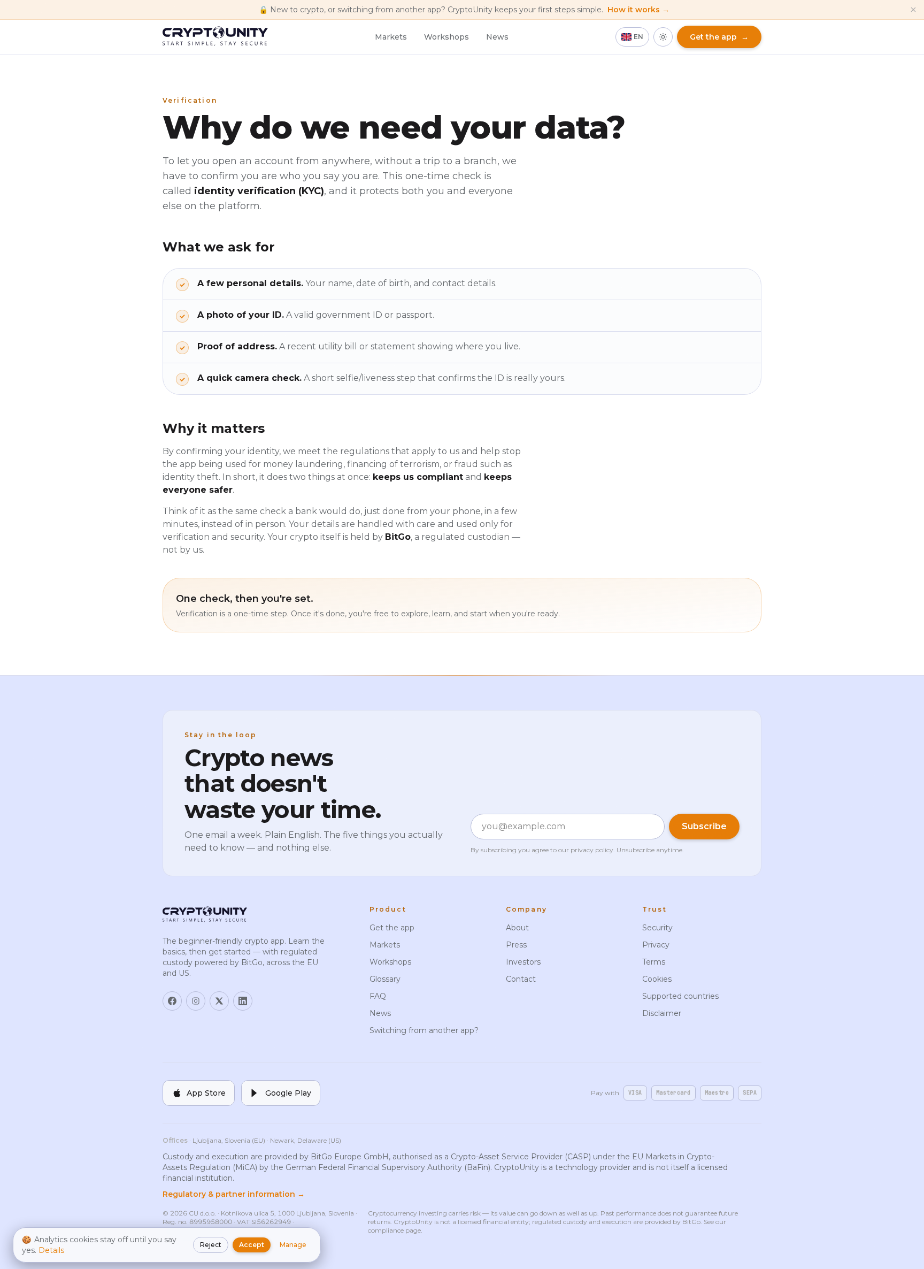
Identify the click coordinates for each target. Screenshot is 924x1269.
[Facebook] (172, 1001)
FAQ (377, 996)
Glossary (385, 979)
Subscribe (704, 826)
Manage (293, 1245)
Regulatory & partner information (234, 1194)
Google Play (288, 1093)
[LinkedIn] (242, 1001)
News (497, 37)
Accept (251, 1245)
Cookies (657, 979)
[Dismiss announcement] (913, 9)
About (517, 927)
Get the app (391, 927)
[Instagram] (195, 1001)
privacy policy (592, 850)
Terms (653, 962)
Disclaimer (661, 1013)
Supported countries (680, 996)
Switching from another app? (424, 1030)
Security (657, 927)
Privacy (655, 945)
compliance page (394, 1230)
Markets (391, 37)
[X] (219, 1001)
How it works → (638, 9)
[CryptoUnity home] (215, 37)
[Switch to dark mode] (663, 37)
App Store (206, 1093)
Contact (521, 979)
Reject (210, 1245)
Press (516, 945)
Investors (523, 962)
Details (51, 1250)
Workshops (446, 37)
